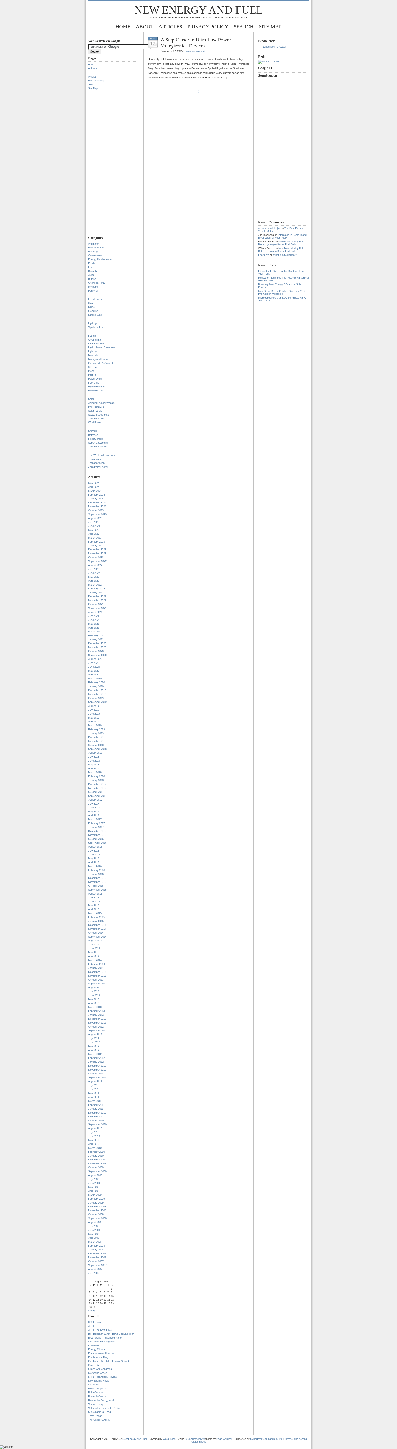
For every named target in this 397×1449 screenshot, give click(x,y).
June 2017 (94, 807)
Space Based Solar (99, 414)
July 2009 (93, 1179)
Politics (92, 374)
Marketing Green (97, 1372)
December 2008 (97, 1206)
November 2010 (97, 1116)
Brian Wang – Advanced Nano (105, 1337)
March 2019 (95, 725)
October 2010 (96, 1120)
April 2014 (93, 956)
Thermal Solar (96, 418)
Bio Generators (96, 247)
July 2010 (93, 1132)
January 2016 (96, 874)
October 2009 (96, 1167)
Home (123, 26)
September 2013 (97, 983)
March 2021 (95, 631)
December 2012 (97, 1018)
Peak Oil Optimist (98, 1388)
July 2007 (93, 1273)
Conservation (95, 255)
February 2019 (96, 729)
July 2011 (93, 1085)
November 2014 (97, 928)
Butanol (92, 278)
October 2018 (96, 745)
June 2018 (94, 760)
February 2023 (96, 541)
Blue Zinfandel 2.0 (195, 1438)
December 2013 (97, 971)
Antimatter (93, 243)
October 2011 (95, 1073)
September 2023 (97, 514)
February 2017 (96, 823)
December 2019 (97, 690)
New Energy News (98, 1380)
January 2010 (96, 1155)
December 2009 (97, 1159)
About (144, 26)
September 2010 (97, 1124)
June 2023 (94, 526)
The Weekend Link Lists (101, 455)
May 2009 (93, 1187)
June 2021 (94, 619)
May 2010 (93, 1140)
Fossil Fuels (95, 299)
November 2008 (97, 1210)
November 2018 (97, 741)
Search (244, 26)
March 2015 (95, 913)
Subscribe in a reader (274, 46)
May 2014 (93, 952)
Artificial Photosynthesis (101, 402)
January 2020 (96, 686)
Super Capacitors (98, 442)
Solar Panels (95, 410)
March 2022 (95, 584)
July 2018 (93, 756)
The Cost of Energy (99, 1419)
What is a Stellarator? (285, 255)
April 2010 (93, 1144)
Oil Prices (93, 1384)
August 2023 (95, 518)
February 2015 (96, 917)
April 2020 (93, 674)
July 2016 (93, 850)
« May (91, 1310)
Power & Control (97, 1396)
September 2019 (97, 702)
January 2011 (95, 1108)
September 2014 (97, 936)
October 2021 (96, 604)
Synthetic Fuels (96, 327)
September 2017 (97, 795)
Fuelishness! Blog (98, 1357)
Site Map (270, 26)
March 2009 (95, 1194)
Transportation (96, 463)
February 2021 (96, 635)
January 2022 (96, 592)
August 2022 (95, 565)
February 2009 (96, 1198)
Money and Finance (99, 359)
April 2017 (93, 815)
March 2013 (95, 1007)
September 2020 (97, 655)
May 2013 (93, 999)
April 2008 (93, 1237)
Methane (93, 286)
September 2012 (97, 1030)
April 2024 (93, 486)
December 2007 (97, 1253)
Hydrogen (93, 323)
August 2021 (95, 612)
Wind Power (95, 422)
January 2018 (96, 780)
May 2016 (93, 858)
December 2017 (97, 784)
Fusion (92, 335)
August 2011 (95, 1081)
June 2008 (94, 1230)
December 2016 (97, 831)
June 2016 (94, 854)
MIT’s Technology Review (102, 1376)
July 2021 (93, 616)
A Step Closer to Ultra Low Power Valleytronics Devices (196, 43)
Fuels (91, 267)
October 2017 (96, 792)
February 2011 (96, 1104)
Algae (91, 275)
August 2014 (95, 940)
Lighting (92, 351)
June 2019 (94, 713)
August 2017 (95, 799)
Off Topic (93, 367)
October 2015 (96, 885)
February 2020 (96, 682)
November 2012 (97, 1022)
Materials (93, 355)
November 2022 (97, 553)
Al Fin (91, 1326)
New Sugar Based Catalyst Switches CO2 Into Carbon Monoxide (281, 292)
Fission (92, 263)
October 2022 (96, 557)
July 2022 (93, 569)
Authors (92, 68)
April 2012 (93, 1050)
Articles (170, 26)
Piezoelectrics (96, 390)
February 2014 (96, 964)
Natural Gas (95, 314)
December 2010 (97, 1112)
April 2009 (93, 1190)
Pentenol (93, 290)
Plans (91, 370)
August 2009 (95, 1175)
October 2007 (96, 1261)
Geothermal (94, 339)
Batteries (93, 434)
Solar (91, 399)
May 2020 (93, 670)
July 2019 (93, 709)
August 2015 (95, 893)
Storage (92, 431)
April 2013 (93, 1003)
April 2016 (93, 862)
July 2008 (93, 1226)
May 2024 (93, 483)
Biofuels (92, 271)
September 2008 (97, 1218)
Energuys (263, 255)
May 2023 (93, 529)
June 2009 (94, 1183)
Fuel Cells (93, 382)
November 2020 (97, 647)
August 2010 (95, 1128)
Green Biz (93, 1365)
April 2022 (93, 580)
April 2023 (93, 533)
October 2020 (96, 651)
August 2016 (95, 846)
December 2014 (97, 925)
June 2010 (94, 1136)
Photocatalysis (96, 406)
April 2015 (93, 909)
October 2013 (96, 979)
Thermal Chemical (98, 446)
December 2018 (97, 737)
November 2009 (97, 1163)
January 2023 (96, 545)
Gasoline (93, 310)
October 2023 (96, 510)
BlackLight (94, 251)
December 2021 (97, 596)
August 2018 (95, 752)
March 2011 (94, 1101)
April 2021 (93, 627)
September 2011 (97, 1077)
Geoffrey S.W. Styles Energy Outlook (109, 1361)
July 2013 (93, 991)
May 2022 (93, 576)
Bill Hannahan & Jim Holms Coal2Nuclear (111, 1333)
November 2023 (97, 506)
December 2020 (97, 643)
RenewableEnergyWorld (101, 1400)
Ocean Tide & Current (100, 363)
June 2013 (94, 995)
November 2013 (97, 975)
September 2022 (97, 561)
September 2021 (97, 608)
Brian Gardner (224, 1438)
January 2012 (96, 1061)
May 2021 (93, 623)
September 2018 (97, 749)
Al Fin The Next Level (100, 1329)
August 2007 (95, 1269)
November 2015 (97, 881)
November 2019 (97, 694)
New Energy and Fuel (198, 10)
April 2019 (93, 721)
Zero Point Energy (98, 466)
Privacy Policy (207, 26)
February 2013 (96, 1011)
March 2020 (95, 678)
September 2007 (97, 1265)
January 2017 (96, 827)
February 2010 (96, 1151)
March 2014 (95, 960)
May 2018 (93, 764)
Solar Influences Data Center (104, 1408)
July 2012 (93, 1038)
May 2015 (93, 905)
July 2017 (93, 803)
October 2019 (96, 698)
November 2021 (97, 600)
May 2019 (93, 717)
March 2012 (95, 1054)
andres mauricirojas (269, 228)
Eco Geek (93, 1345)
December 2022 (97, 549)
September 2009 (97, 1171)
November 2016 (97, 835)
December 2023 (97, 502)
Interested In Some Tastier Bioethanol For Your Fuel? (282, 236)
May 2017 (93, 811)
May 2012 (93, 1046)
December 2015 (97, 878)
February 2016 (96, 870)
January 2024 (96, 498)
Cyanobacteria (96, 282)
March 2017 (95, 819)
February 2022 (96, 588)
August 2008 (95, 1222)
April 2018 (93, 768)
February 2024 (96, 494)
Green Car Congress (100, 1369)
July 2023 (93, 522)
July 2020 (93, 662)
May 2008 (93, 1234)
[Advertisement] (106, 164)
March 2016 (95, 866)
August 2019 (95, 705)
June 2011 (94, 1089)
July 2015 (93, 897)
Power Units (95, 378)
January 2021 (96, 639)
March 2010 (95, 1147)
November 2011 (97, 1069)
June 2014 (94, 948)
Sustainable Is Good (99, 1412)
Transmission (95, 459)
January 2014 (96, 968)
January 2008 (96, 1249)
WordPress (169, 1438)
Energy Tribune (96, 1349)
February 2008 (96, 1245)
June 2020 (94, 666)
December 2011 (97, 1065)
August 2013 (95, 987)
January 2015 (96, 921)
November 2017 (97, 788)
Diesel (91, 307)
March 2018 (95, 772)
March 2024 (95, 490)
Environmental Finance (101, 1353)
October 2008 (96, 1214)
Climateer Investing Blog (101, 1341)
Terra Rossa (95, 1415)
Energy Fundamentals (100, 259)
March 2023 (95, 537)
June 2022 (94, 573)
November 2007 (97, 1257)
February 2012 (96, 1057)
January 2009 (96, 1202)
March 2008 (95, 1241)
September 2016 (97, 842)
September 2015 (97, 889)
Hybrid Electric (96, 386)
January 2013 (96, 1014)
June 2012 (94, 1042)
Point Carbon (95, 1392)
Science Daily (95, 1404)
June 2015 (94, 901)
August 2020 (95, 659)
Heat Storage (95, 438)
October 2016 (96, 838)
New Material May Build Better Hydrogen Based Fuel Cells (281, 243)
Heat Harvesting (97, 343)
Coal (90, 303)
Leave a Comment (195, 51)
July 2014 (93, 944)
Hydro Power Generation (102, 347)
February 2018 (96, 776)
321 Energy (94, 1322)
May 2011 (93, 1093)
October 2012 (96, 1026)
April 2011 (93, 1097)
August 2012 (95, 1034)
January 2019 (96, 733)
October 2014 (96, 932)
